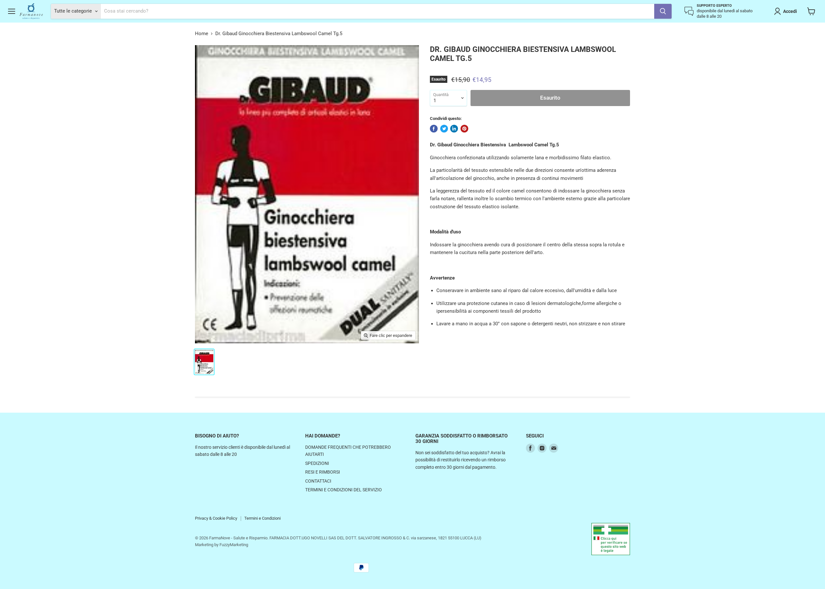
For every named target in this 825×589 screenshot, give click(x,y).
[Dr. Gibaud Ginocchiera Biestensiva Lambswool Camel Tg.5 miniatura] (204, 362)
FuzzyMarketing (233, 544)
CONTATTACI (318, 481)
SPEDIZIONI (317, 463)
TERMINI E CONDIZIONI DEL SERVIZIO (343, 489)
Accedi (790, 11)
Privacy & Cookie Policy (216, 518)
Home (201, 33)
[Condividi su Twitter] (444, 129)
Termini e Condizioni (262, 518)
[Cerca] (663, 11)
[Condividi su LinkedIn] (454, 129)
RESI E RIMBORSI (322, 472)
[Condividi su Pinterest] (464, 129)
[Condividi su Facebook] (434, 129)
